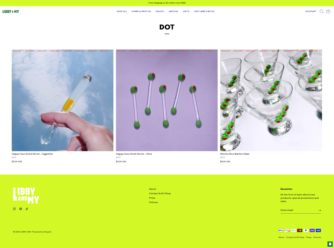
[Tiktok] (27, 209)
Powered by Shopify (41, 232)
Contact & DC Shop (160, 194)
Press (152, 198)
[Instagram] (14, 209)
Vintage (173, 12)
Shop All (122, 12)
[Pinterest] (20, 209)
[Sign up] (319, 210)
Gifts (186, 12)
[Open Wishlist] (330, 244)
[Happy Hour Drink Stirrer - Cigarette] (62, 100)
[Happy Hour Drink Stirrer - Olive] (167, 100)
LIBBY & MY (25, 232)
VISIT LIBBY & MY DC (204, 12)
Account (310, 12)
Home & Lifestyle (141, 12)
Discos (160, 12)
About (152, 189)
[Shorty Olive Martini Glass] (271, 100)
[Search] (321, 11)
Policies (153, 202)
